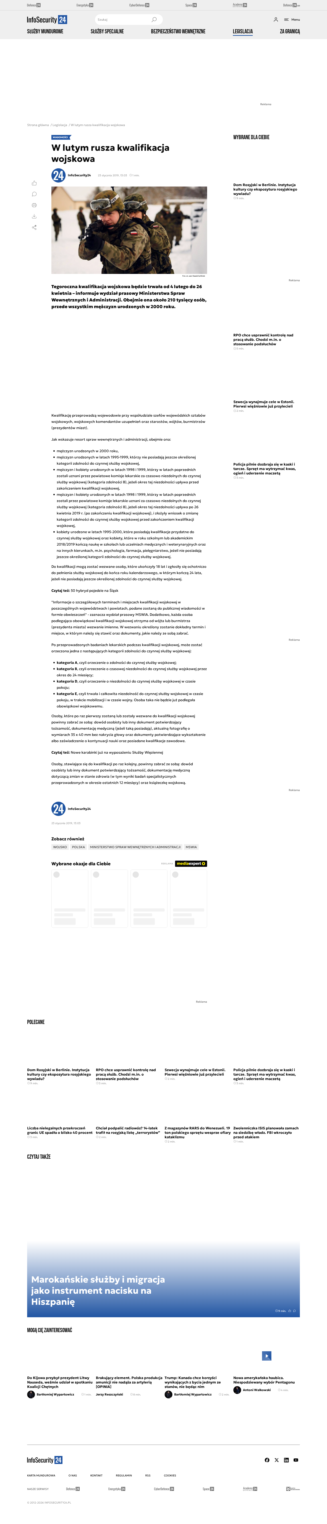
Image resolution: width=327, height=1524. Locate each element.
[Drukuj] (34, 205)
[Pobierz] (34, 216)
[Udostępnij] (34, 227)
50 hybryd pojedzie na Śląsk (94, 590)
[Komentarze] (34, 194)
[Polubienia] (34, 183)
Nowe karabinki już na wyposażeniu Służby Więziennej (117, 752)
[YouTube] (296, 1460)
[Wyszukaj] (154, 19)
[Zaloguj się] (276, 19)
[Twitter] (277, 1460)
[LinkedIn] (286, 1460)
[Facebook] (267, 1460)
